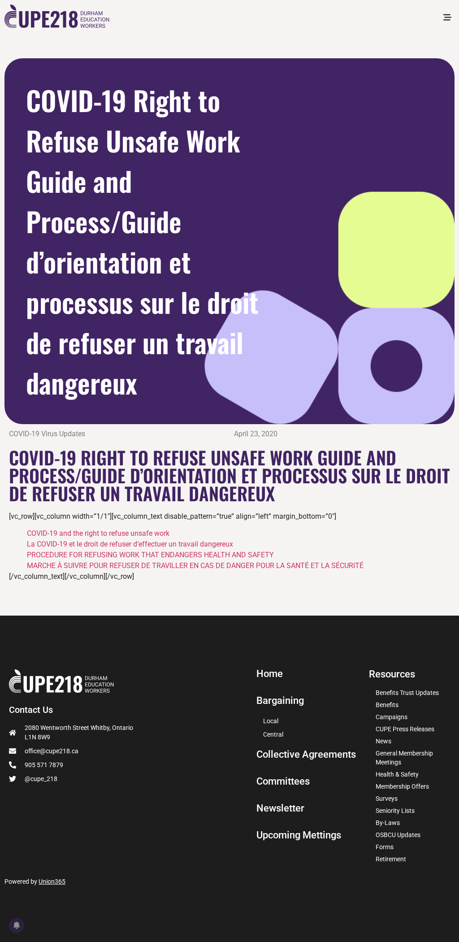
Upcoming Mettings (298, 835)
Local (270, 721)
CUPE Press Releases (405, 729)
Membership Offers (402, 786)
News (383, 741)
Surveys (387, 798)
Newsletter (280, 808)
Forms (385, 847)
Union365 (52, 881)
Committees (283, 781)
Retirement (391, 859)
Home (269, 673)
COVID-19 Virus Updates (47, 434)
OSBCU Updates (398, 834)
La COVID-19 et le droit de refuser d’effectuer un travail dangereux (130, 544)
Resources (392, 674)
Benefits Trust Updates (407, 692)
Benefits (387, 704)
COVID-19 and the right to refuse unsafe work (98, 533)
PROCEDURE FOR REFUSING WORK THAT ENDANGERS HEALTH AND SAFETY (150, 555)
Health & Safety (397, 774)
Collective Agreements (306, 754)
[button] (447, 18)
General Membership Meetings (404, 758)
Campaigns (391, 717)
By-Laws (388, 822)
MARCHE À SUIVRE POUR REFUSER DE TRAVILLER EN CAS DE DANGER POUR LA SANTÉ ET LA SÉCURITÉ (195, 565)
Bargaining (280, 700)
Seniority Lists (395, 810)
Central (273, 734)
